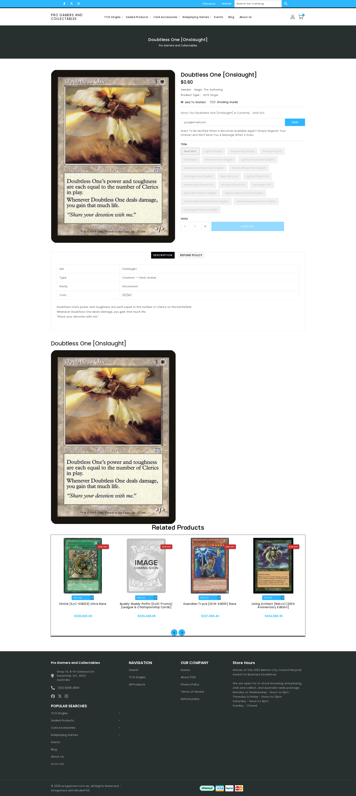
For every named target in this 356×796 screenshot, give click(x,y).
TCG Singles (59, 713)
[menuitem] (112, 17)
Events (55, 742)
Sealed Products (62, 720)
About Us (57, 757)
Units (184, 218)
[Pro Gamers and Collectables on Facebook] (64, 3)
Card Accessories (63, 728)
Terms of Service (192, 692)
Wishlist (227, 4)
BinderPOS (82, 790)
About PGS (188, 677)
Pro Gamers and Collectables (67, 17)
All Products (137, 684)
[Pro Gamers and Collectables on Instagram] (78, 3)
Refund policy (190, 699)
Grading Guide (227, 102)
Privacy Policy (190, 684)
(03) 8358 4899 (68, 688)
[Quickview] (61, 617)
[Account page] (293, 17)
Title (184, 144)
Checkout (208, 4)
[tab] (163, 255)
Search (134, 670)
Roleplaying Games (64, 735)
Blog (54, 749)
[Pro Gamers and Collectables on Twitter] (71, 3)
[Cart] (301, 17)
